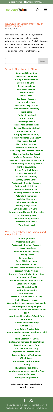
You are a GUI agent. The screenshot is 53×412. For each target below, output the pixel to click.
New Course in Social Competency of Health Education (24, 24)
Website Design (13, 408)
